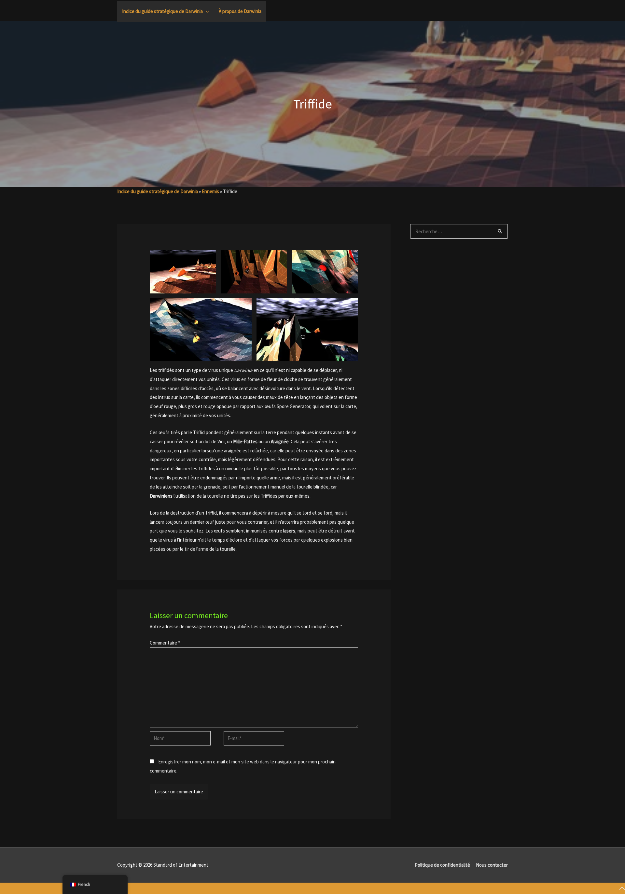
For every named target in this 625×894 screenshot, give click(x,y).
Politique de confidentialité (442, 865)
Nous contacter (492, 865)
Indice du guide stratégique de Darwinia (157, 191)
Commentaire (165, 643)
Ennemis (210, 191)
